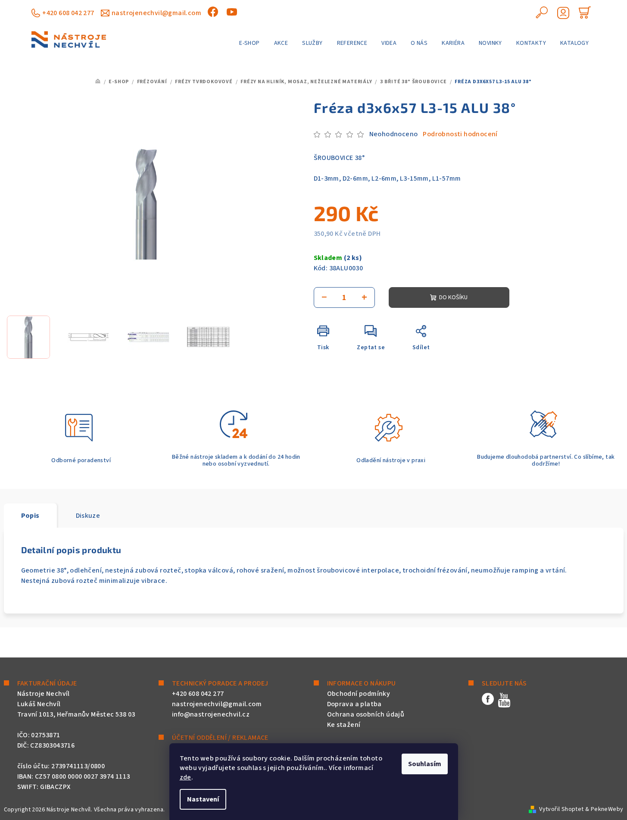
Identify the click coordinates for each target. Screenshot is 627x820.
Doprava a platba (354, 704)
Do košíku (453, 297)
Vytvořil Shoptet (561, 809)
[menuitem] (249, 43)
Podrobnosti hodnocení (460, 134)
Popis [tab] (30, 515)
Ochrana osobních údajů (366, 714)
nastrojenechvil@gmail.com (156, 13)
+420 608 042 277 (68, 13)
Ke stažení (344, 724)
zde (185, 777)
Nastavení (203, 799)
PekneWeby (607, 809)
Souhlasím (424, 764)
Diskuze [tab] (88, 515)
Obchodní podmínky (358, 693)
